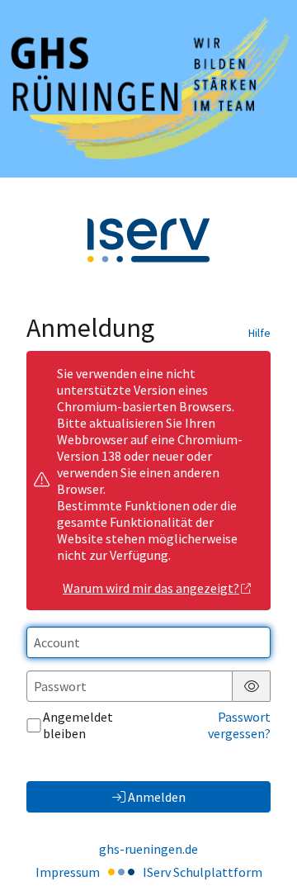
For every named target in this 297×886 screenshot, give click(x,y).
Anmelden (157, 797)
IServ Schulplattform (202, 872)
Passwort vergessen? (239, 724)
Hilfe (259, 332)
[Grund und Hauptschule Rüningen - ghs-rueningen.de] (148, 88)
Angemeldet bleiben (78, 724)
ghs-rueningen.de (148, 849)
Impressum (67, 872)
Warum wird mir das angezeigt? (151, 588)
